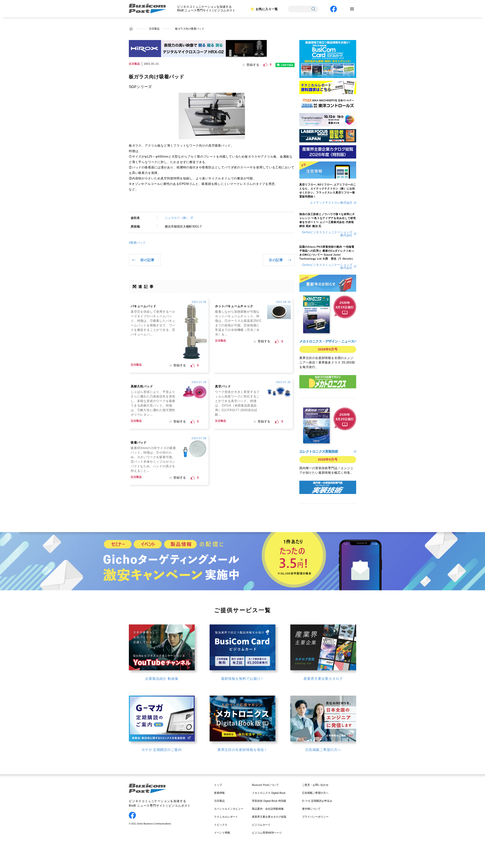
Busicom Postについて (265, 784)
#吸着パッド (137, 242)
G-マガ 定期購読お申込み (317, 800)
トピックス (220, 824)
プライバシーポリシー (315, 816)
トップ (218, 784)
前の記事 (147, 260)
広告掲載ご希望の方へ (315, 792)
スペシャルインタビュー (228, 808)
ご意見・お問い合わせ (315, 784)
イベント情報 (222, 832)
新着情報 (219, 792)
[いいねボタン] (265, 65)
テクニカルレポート (226, 816)
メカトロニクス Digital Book (269, 792)
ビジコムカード (261, 824)
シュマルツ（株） (177, 217)
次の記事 (276, 260)
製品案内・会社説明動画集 (268, 808)
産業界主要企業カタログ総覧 (269, 816)
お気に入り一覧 (267, 9)
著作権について (311, 808)
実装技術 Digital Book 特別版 (269, 800)
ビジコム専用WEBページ (267, 832)
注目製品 (154, 28)
